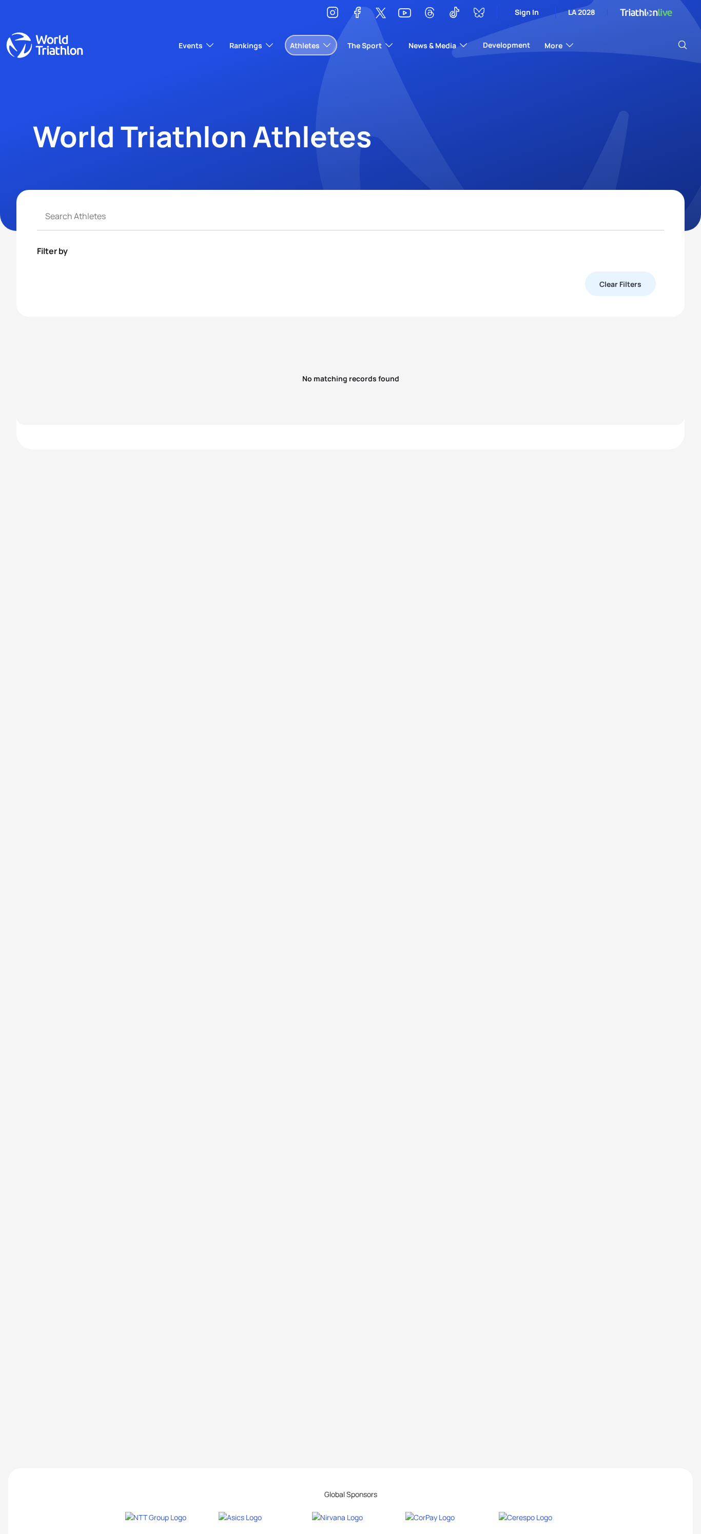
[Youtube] (404, 13)
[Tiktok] (454, 14)
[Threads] (429, 14)
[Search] (682, 45)
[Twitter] (381, 13)
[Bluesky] (479, 14)
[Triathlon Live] (646, 12)
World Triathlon (44, 45)
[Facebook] (357, 14)
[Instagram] (332, 14)
